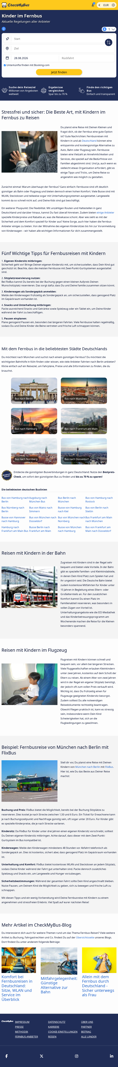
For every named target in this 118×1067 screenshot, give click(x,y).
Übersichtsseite (85, 937)
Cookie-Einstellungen (62, 1031)
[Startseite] (45, 5)
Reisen (52, 1036)
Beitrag (86, 1031)
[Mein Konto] (92, 4)
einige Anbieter (105, 212)
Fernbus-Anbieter (26, 1036)
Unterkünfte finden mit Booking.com (27, 65)
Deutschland (89, 140)
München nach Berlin (87, 767)
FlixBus (109, 767)
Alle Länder (88, 1036)
